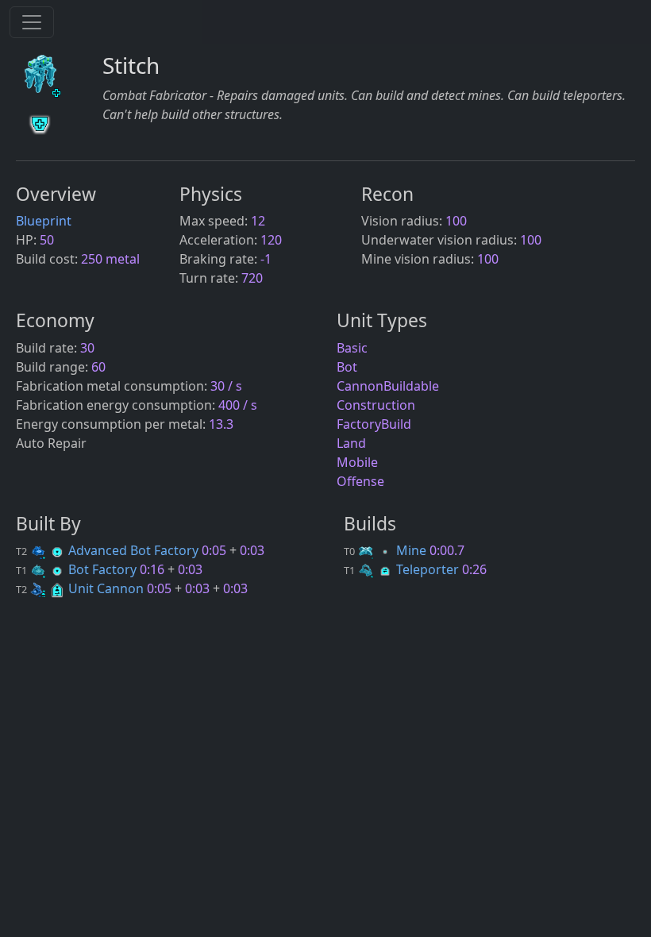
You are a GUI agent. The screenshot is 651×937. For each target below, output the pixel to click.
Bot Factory (78, 569)
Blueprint (43, 220)
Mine (387, 550)
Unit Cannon (81, 588)
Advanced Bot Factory (109, 550)
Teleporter (403, 569)
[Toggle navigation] (32, 22)
